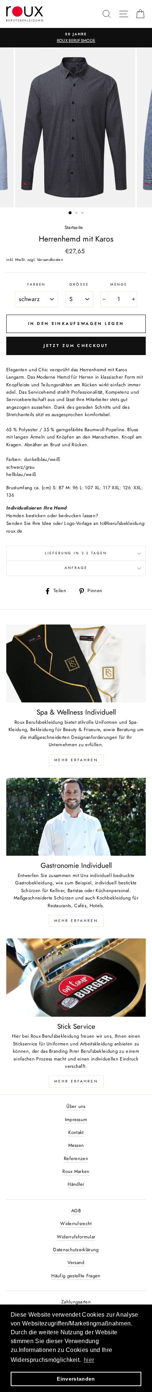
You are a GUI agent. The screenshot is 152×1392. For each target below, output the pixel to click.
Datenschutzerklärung (76, 1249)
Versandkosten (50, 259)
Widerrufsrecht (75, 1223)
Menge (118, 284)
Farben (36, 284)
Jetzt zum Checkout (76, 345)
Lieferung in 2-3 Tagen (76, 553)
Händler (76, 1184)
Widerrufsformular (76, 1236)
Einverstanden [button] (76, 1379)
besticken (36, 515)
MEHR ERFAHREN (76, 760)
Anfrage (76, 567)
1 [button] (70, 213)
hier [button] (89, 1360)
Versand (76, 1262)
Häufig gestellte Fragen (75, 1275)
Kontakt (75, 1132)
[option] (76, 38)
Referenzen (76, 1158)
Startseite (74, 227)
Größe (79, 284)
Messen (76, 1145)
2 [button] (77, 213)
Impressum (76, 1119)
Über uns (76, 1106)
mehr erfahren (76, 920)
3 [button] (83, 213)
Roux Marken (76, 1171)
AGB (76, 1210)
